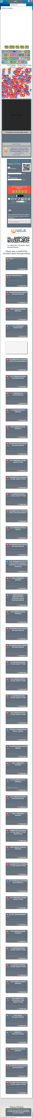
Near (22, 46)
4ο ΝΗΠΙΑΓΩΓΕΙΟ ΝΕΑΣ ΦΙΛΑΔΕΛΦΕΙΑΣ (18, 646)
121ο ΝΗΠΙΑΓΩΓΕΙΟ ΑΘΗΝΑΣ (18, 310)
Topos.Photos (17, 1107)
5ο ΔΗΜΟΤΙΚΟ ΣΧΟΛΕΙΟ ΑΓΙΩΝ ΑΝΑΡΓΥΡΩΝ (18, 1083)
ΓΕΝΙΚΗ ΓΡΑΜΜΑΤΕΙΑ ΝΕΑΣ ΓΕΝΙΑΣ (18, 730)
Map (6, 46)
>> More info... (23, 269)
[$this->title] (18, 232)
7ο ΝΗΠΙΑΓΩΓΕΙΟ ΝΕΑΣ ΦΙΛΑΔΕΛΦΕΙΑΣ (18, 293)
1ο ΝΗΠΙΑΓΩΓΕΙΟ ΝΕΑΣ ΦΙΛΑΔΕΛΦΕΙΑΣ (18, 629)
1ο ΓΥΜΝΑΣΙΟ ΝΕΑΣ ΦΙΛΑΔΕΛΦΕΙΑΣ (18, 377)
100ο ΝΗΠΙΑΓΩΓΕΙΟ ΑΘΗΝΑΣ (18, 982)
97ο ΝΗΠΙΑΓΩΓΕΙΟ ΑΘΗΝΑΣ (18, 932)
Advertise (8, 1117)
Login (3, 1117)
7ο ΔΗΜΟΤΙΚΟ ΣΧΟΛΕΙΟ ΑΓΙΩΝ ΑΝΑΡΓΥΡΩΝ (18, 478)
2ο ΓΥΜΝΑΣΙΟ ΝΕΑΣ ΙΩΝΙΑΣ (18, 528)
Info (17, 46)
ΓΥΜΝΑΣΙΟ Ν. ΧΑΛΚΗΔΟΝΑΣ (18, 394)
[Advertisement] (16, 26)
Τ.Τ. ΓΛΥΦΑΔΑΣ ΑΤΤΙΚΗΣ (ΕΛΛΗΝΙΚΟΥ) (18, 881)
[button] (16, 82)
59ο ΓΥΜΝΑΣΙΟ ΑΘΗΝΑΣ (18, 579)
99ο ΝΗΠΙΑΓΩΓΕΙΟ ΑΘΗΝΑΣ (18, 1050)
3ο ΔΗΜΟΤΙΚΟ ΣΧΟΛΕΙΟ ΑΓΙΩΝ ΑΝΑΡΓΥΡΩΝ (18, 865)
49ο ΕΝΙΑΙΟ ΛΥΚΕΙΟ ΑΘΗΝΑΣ (18, 848)
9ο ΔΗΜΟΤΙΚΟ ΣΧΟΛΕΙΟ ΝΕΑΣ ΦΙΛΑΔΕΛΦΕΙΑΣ (18, 360)
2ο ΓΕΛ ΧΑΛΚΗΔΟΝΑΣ (17, 914)
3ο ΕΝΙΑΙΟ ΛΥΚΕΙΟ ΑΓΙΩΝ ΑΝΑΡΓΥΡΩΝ (18, 663)
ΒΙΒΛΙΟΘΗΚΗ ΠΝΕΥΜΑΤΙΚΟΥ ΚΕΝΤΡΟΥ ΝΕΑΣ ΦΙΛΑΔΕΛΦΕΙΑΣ (18, 597)
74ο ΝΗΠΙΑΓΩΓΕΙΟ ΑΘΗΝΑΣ (18, 612)
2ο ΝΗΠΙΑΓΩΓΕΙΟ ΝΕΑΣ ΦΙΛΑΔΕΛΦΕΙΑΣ (18, 444)
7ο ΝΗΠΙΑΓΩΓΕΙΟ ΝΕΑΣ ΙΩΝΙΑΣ (18, 747)
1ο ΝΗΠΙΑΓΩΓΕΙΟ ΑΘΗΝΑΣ (18, 411)
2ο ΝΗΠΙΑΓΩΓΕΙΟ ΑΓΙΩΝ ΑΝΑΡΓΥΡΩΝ (18, 949)
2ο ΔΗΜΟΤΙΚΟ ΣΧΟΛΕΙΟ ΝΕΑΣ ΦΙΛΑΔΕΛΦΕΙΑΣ (18, 511)
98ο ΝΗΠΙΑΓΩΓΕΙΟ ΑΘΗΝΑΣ (18, 427)
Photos (12, 46)
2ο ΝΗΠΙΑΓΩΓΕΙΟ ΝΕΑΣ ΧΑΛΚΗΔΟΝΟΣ (18, 1066)
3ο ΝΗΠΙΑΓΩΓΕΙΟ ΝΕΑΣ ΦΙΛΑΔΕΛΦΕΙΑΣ (18, 545)
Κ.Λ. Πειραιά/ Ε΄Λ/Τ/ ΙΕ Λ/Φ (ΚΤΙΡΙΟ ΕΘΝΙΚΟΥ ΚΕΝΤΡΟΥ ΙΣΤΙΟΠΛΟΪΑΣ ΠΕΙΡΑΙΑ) (18, 564)
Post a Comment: (14, 222)
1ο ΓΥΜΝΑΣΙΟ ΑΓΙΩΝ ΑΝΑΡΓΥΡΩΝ (18, 898)
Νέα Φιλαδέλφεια (15, 275)
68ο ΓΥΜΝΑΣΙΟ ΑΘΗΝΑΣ (18, 764)
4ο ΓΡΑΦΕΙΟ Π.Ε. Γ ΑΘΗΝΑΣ (18, 780)
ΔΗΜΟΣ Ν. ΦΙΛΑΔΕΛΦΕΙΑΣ (18, 1033)
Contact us (12, 1117)
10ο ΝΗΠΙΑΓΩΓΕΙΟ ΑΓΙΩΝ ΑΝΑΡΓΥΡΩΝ (18, 713)
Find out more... (18, 1115)
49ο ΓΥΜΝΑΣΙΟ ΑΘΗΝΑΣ (18, 814)
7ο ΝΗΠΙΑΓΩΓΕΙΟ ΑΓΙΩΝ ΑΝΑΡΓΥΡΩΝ (18, 495)
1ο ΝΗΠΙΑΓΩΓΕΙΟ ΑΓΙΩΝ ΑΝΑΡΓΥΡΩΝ (18, 696)
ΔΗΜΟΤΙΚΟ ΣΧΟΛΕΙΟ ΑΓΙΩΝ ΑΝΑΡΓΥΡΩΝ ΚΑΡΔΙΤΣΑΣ (18, 832)
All (26, 46)
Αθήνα (11, 259)
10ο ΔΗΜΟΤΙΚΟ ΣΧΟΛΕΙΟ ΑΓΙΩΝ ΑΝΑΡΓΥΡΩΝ (18, 1000)
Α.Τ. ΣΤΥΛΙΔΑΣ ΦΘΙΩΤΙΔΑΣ (18, 327)
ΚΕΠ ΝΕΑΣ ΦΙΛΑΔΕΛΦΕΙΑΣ (18, 1016)
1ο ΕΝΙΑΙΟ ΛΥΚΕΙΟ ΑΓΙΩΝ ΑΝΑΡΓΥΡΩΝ (18, 965)
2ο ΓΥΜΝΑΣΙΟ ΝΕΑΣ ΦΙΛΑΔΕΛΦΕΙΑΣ (18, 797)
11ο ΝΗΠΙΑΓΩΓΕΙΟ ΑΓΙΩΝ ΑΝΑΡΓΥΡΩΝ (18, 680)
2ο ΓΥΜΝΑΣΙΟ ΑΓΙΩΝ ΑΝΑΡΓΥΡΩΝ (18, 461)
